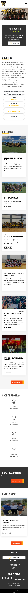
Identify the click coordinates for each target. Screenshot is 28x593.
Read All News (17, 543)
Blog (5, 156)
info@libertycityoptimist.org (14, 585)
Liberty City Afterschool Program (13, 237)
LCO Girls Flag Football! (11, 198)
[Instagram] (12, 578)
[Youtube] (8, 578)
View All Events (17, 481)
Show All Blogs (17, 382)
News (4, 518)
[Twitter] (5, 578)
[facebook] (2, 578)
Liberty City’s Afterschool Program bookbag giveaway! (14, 274)
